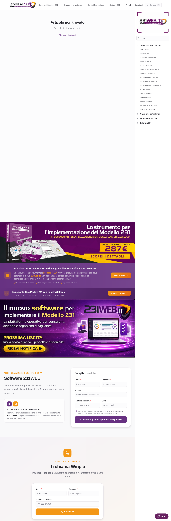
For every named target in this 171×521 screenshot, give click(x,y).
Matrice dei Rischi (147, 73)
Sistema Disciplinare (148, 81)
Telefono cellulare (83, 401)
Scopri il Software (117, 293)
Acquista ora (119, 275)
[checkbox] (76, 411)
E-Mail (105, 401)
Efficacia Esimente (147, 109)
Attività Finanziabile (148, 105)
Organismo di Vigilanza (73, 5)
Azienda (78, 390)
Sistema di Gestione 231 (48, 5)
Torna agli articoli (67, 35)
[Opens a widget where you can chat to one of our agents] (161, 516)
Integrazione (145, 97)
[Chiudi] (137, 45)
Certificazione (145, 93)
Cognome (106, 380)
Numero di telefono (44, 499)
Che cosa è (144, 49)
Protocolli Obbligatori (149, 77)
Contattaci (139, 5)
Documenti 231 (149, 65)
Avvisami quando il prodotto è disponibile (102, 419)
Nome (78, 380)
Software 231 (115, 5)
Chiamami (69, 512)
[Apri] (140, 65)
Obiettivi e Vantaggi (148, 57)
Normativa (144, 53)
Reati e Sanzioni (146, 61)
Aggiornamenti (146, 101)
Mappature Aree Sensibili (150, 69)
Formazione (145, 89)
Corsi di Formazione (96, 5)
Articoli (128, 5)
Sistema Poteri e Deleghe (150, 85)
